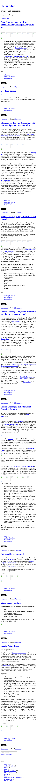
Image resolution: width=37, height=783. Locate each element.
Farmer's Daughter (20, 48)
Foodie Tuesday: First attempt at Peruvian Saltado (16, 408)
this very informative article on (21, 466)
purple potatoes (16, 321)
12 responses (4, 212)
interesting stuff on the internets (13, 777)
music (6, 769)
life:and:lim (8, 6)
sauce (6, 180)
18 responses (4, 749)
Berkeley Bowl (5, 339)
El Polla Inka (19, 421)
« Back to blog (5, 18)
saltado (10, 439)
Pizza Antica (6, 665)
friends (6, 774)
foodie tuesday (8, 297)
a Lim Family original (11, 603)
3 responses (4, 87)
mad (27, 414)
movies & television (10, 772)
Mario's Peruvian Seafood (11, 424)
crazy (2, 416)
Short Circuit (23, 378)
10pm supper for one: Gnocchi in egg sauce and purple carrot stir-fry (18, 124)
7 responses (4, 403)
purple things (8, 78)
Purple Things (27, 382)
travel (5, 776)
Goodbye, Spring (8, 91)
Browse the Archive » (7, 754)
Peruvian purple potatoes (19, 653)
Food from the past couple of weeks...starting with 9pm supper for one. (17, 24)
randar (6, 767)
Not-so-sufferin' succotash (13, 554)
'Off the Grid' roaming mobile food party (16, 56)
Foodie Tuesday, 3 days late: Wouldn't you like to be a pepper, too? (18, 312)
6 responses (4, 119)
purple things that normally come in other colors (17, 134)
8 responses (4, 642)
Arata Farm (10, 566)
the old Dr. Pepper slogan (27, 377)
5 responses (4, 308)
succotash (11, 559)
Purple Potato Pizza (10, 646)
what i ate (7, 75)
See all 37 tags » (9, 780)
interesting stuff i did (10, 771)
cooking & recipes (9, 76)
